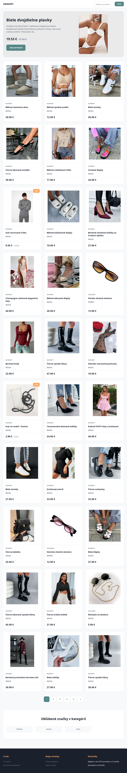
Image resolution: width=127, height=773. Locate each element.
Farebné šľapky (95, 170)
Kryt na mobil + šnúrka (17, 426)
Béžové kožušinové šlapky (59, 232)
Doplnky (91, 360)
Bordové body (12, 363)
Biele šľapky (94, 552)
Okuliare (91, 294)
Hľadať (119, 4)
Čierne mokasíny (96, 489)
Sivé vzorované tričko (16, 232)
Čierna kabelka (13, 552)
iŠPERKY (91, 302)
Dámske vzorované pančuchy (102, 363)
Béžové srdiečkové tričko (59, 170)
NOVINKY (9, 103)
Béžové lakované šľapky (58, 298)
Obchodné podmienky (11, 765)
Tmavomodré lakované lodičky (62, 426)
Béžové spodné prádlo (57, 107)
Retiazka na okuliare (98, 614)
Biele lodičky (53, 677)
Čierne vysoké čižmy (57, 363)
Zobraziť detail (16, 47)
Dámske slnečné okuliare (59, 552)
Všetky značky (51, 765)
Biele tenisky (94, 107)
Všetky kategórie (52, 762)
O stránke (7, 762)
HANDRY (8, 4)
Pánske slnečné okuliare (100, 298)
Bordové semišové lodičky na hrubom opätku (102, 234)
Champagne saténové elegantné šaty (22, 299)
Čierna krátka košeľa (57, 614)
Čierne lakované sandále (18, 170)
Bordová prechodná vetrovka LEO (22, 677)
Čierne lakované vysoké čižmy (20, 614)
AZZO (78, 729)
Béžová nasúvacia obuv (17, 107)
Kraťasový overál (55, 489)
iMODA (8, 111)
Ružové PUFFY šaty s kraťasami (103, 426)
